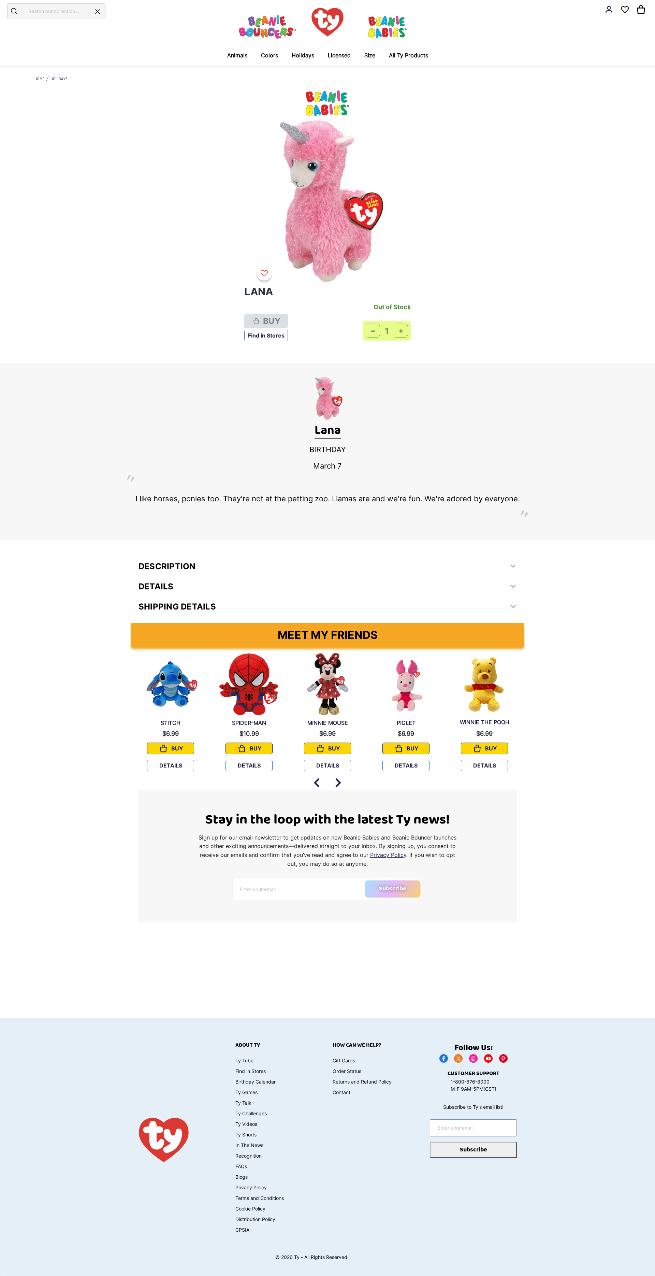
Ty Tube (244, 1060)
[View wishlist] (625, 9)
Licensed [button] (339, 55)
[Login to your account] (609, 9)
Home (39, 79)
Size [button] (369, 55)
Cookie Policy (250, 1209)
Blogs (241, 1177)
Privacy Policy (388, 854)
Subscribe (392, 889)
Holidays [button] (303, 55)
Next (338, 779)
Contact (341, 1092)
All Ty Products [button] (408, 55)
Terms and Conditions (259, 1198)
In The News (249, 1145)
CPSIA (242, 1230)
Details (156, 586)
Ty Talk (243, 1103)
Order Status (347, 1071)
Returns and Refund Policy (362, 1082)
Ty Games (246, 1092)
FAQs (241, 1166)
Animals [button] (237, 55)
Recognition (248, 1156)
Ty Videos (246, 1124)
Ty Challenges (251, 1113)
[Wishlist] (265, 273)
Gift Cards (344, 1060)
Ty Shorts (246, 1134)
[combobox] (55, 11)
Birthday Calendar (255, 1082)
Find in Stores (266, 335)
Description (167, 566)
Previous (316, 779)
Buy (271, 321)
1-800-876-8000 (470, 1082)
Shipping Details (177, 607)
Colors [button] (269, 55)
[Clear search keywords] (97, 11)
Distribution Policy (255, 1219)
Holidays (59, 79)
